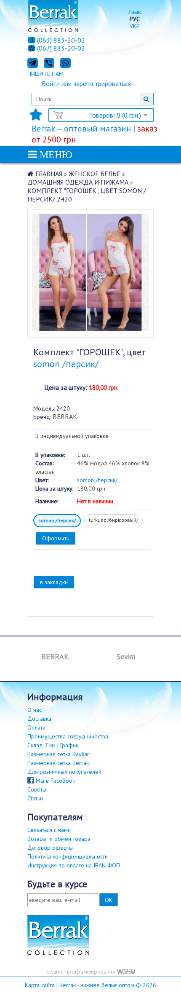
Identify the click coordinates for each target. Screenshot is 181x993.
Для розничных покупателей (64, 772)
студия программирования (81, 971)
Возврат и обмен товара (58, 839)
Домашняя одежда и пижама (77, 182)
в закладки (54, 582)
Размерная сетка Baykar (58, 754)
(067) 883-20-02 (61, 48)
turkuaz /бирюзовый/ (113, 520)
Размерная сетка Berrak (58, 763)
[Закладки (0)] (35, 117)
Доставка (39, 718)
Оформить (55, 538)
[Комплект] (90, 329)
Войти (51, 83)
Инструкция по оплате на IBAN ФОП (73, 865)
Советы (36, 789)
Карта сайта (40, 985)
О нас (34, 710)
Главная (48, 173)
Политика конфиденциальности (67, 856)
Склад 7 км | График (52, 745)
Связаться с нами (49, 830)
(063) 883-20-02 (61, 40)
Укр (135, 26)
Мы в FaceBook (54, 780)
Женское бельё (94, 173)
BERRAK (65, 416)
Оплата (36, 727)
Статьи (35, 798)
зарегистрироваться (102, 83)
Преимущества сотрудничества (67, 736)
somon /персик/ (57, 520)
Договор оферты (50, 847)
